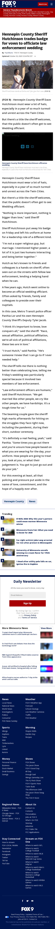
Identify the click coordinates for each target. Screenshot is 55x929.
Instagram (6, 854)
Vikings (5, 731)
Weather (30, 699)
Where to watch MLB (34, 853)
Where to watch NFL (34, 845)
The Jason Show (32, 765)
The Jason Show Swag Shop (34, 793)
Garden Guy (30, 734)
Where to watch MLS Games (34, 886)
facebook (23, 901)
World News (7, 709)
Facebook (6, 851)
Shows (29, 758)
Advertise (29, 826)
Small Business (8, 771)
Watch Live (43, 4)
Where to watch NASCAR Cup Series (33, 857)
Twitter (5, 857)
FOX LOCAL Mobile (10, 845)
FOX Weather (30, 718)
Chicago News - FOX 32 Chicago (10, 814)
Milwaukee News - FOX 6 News (11, 809)
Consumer (6, 718)
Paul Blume (9, 53)
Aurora (5, 752)
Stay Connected (11, 838)
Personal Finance (9, 762)
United (4, 749)
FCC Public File (31, 829)
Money (6, 758)
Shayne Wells (30, 731)
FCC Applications (32, 832)
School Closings (31, 709)
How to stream (8, 842)
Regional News (10, 804)
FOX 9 (17, 53)
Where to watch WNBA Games (35, 881)
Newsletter (6, 848)
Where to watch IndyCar (32, 863)
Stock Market (7, 768)
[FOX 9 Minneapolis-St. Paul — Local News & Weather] (9, 4)
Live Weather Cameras (34, 712)
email (32, 901)
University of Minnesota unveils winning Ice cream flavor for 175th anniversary (33, 553)
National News (8, 706)
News (32, 501)
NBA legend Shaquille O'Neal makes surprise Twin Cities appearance (20, 656)
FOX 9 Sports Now (33, 783)
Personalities (30, 814)
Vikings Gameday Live (34, 777)
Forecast (29, 706)
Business (5, 765)
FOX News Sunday (9, 721)
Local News (7, 703)
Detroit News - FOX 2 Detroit (11, 819)
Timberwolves (8, 743)
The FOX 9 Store (32, 798)
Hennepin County (26, 53)
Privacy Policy (30, 615)
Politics (5, 715)
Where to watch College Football (32, 849)
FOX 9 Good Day (32, 768)
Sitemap (28, 823)
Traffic (28, 715)
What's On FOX (31, 820)
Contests (29, 811)
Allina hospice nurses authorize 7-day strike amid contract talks (19, 678)
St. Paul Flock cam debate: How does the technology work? (18, 644)
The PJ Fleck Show (33, 780)
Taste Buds (30, 786)
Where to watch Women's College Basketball (32, 874)
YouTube (5, 863)
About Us (30, 804)
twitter (27, 901)
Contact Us (30, 808)
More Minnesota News (15, 628)
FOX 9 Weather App (33, 703)
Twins (4, 737)
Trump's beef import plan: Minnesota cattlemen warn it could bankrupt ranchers (19, 633)
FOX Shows (30, 762)
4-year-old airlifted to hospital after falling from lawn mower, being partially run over (19, 667)
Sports (6, 727)
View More (46, 628)
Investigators (7, 712)
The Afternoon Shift (33, 789)
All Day (28, 771)
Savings (5, 774)
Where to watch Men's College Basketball (34, 868)
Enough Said (30, 774)
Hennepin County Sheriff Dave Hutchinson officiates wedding (24, 164)
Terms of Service (29, 617)
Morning (30, 727)
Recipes (28, 737)
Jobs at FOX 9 (31, 817)
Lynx (4, 746)
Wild (4, 740)
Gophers (5, 734)
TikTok (5, 860)
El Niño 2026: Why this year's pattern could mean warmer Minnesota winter (34, 521)
